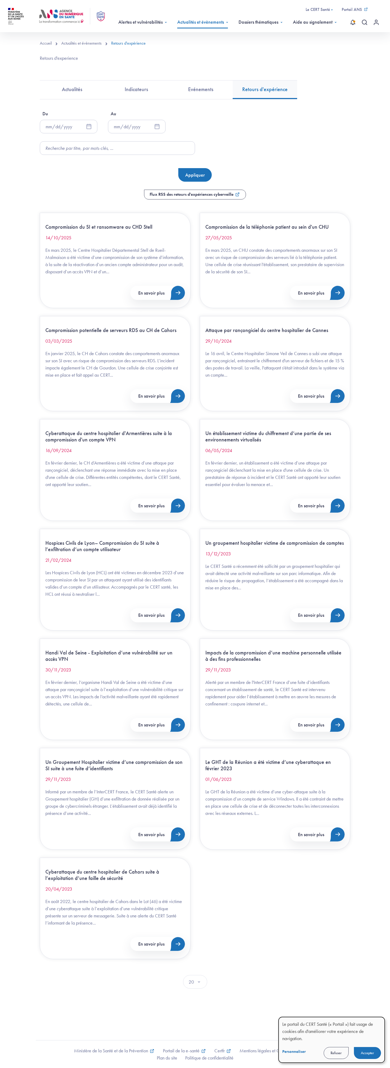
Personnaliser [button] (294, 1051)
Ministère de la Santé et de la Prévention (111, 1051)
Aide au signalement (312, 22)
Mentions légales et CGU (263, 1051)
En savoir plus (151, 293)
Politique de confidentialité (209, 1058)
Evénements (200, 89)
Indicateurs (136, 89)
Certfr (219, 1051)
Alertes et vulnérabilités (140, 22)
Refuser (336, 1052)
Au (113, 113)
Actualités (72, 89)
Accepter (367, 1052)
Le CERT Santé (318, 9)
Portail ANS (352, 9)
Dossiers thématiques (258, 22)
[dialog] (332, 1040)
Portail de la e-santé (181, 1051)
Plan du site (167, 1058)
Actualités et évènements (200, 22)
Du (45, 113)
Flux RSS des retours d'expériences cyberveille (191, 194)
